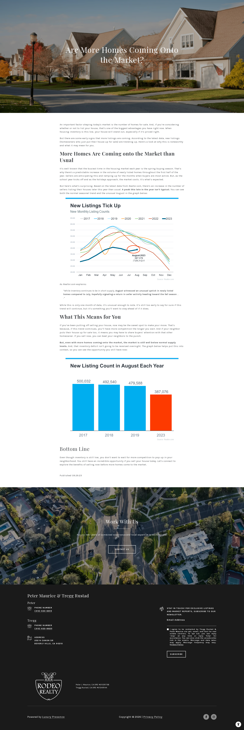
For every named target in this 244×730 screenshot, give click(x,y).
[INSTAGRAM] (214, 717)
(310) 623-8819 (43, 611)
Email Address (176, 619)
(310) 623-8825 (43, 628)
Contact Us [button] (122, 549)
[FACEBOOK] (206, 717)
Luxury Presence (53, 716)
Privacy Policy (176, 645)
